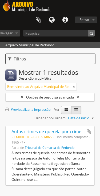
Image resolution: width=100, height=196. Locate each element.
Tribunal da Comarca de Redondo (49, 147)
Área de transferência (38, 20)
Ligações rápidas (65, 20)
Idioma (51, 20)
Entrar (84, 19)
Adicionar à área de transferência (89, 131)
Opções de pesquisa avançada (50, 97)
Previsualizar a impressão (30, 109)
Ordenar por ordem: (50, 118)
